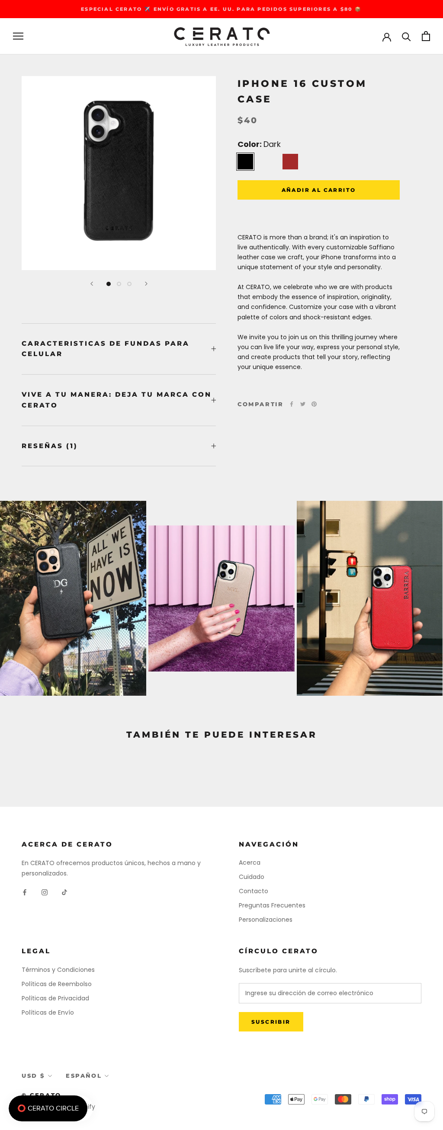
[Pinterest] (314, 404)
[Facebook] (291, 404)
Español (84, 1075)
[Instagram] (45, 892)
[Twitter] (302, 404)
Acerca (249, 862)
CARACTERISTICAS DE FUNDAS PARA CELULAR (105, 348)
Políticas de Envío (48, 1012)
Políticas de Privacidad (55, 998)
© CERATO (41, 1095)
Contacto (253, 891)
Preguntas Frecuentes (272, 905)
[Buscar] (406, 36)
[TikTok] (64, 892)
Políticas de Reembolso (57, 984)
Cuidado (251, 876)
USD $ (33, 1075)
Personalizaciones (265, 919)
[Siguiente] (146, 284)
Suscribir (271, 1022)
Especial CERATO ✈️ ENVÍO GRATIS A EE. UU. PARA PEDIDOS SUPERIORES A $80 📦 (221, 9)
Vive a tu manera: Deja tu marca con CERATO (117, 399)
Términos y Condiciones (58, 969)
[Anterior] (91, 284)
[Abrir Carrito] (426, 36)
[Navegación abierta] (18, 36)
